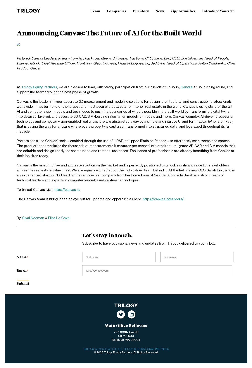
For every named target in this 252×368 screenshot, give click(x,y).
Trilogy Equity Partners (39, 87)
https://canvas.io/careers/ (163, 199)
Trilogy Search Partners (101, 349)
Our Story (141, 11)
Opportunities (183, 11)
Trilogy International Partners (145, 349)
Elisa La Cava (59, 218)
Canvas (186, 87)
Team (95, 11)
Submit (23, 283)
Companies (116, 11)
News (160, 11)
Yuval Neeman (33, 218)
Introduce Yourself (218, 11)
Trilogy (29, 11)
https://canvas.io (66, 189)
